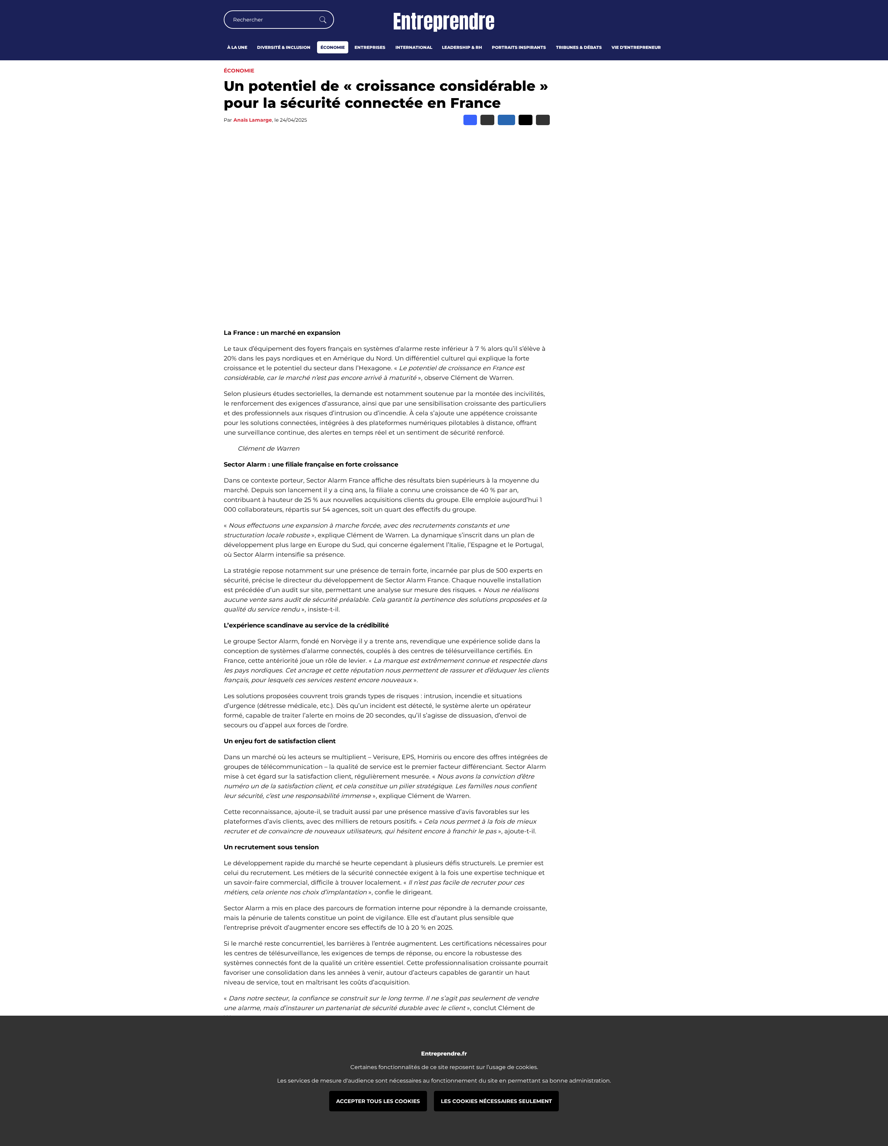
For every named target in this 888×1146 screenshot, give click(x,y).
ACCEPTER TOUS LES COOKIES (378, 1101)
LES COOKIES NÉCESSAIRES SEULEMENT (496, 1101)
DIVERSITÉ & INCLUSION (283, 47)
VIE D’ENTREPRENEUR (636, 47)
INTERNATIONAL (413, 47)
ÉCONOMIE (333, 47)
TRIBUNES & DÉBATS (579, 47)
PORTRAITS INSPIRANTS (519, 47)
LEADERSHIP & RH (462, 47)
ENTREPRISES (370, 47)
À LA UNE (237, 47)
